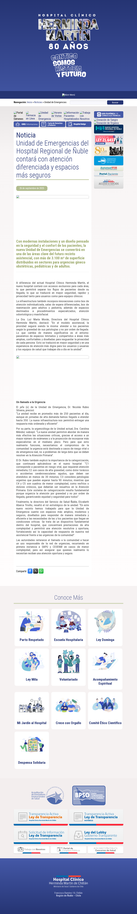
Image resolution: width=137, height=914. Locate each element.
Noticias (38, 102)
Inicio (29, 102)
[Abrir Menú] (68, 95)
